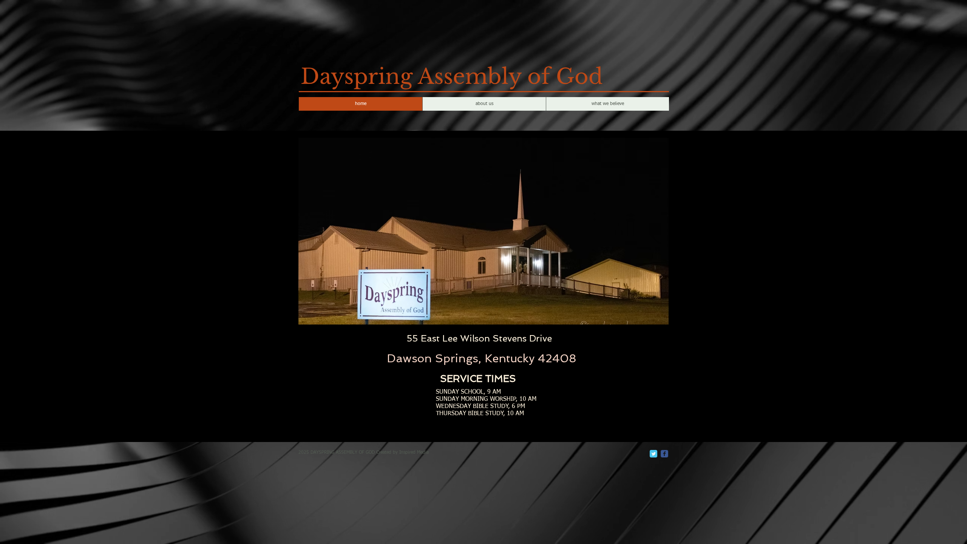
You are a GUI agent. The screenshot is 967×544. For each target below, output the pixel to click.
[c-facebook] (664, 453)
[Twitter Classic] (653, 453)
